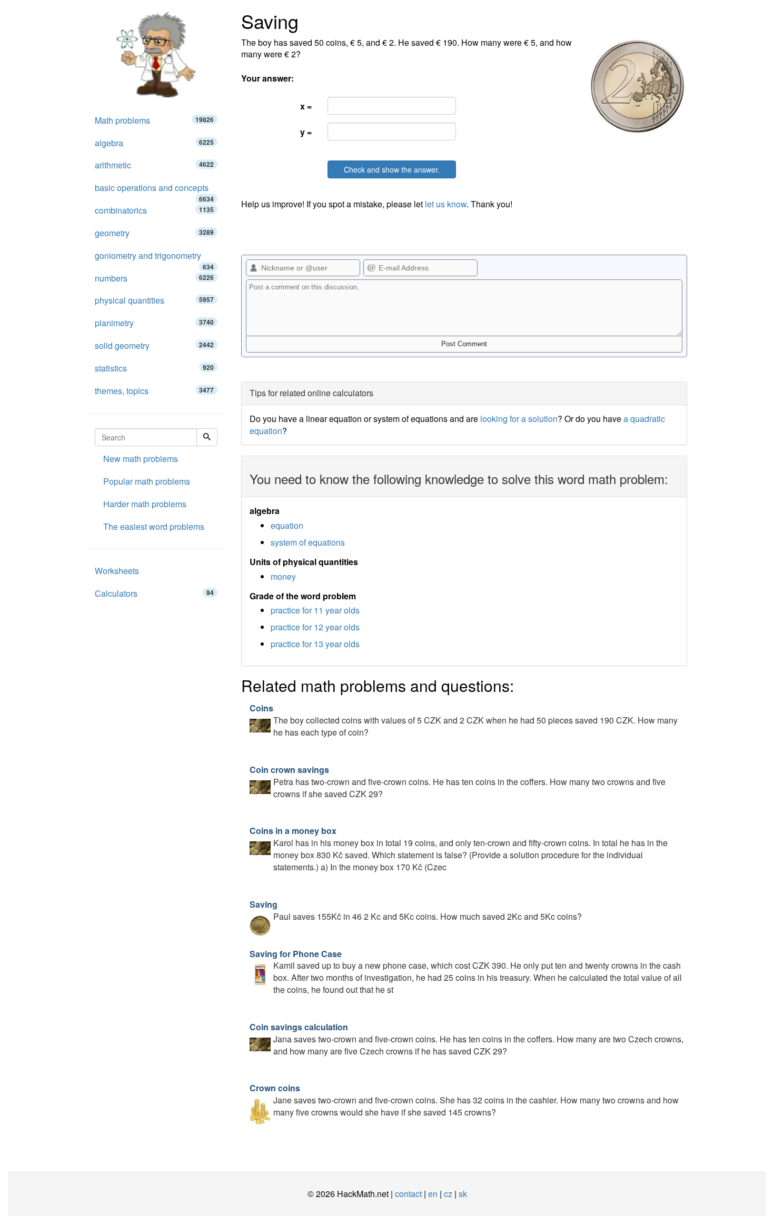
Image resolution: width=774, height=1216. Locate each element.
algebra (154, 143)
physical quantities (154, 300)
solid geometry (154, 345)
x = (306, 106)
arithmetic (154, 165)
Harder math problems (144, 504)
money (283, 576)
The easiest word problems (153, 526)
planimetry (154, 323)
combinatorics (154, 210)
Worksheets (117, 571)
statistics (154, 368)
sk (463, 1194)
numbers (154, 278)
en (433, 1194)
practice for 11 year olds (315, 610)
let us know (446, 204)
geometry (154, 233)
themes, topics (154, 391)
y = (306, 132)
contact (408, 1194)
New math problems (140, 459)
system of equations (308, 542)
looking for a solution (519, 419)
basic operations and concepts (154, 190)
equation (287, 525)
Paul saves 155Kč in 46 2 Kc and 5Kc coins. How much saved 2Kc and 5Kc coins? (416, 910)
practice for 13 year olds (315, 644)
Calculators (154, 593)
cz (448, 1194)
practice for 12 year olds (315, 627)
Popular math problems (146, 481)
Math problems (154, 120)
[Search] (206, 437)
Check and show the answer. (392, 169)
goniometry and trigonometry (154, 258)
